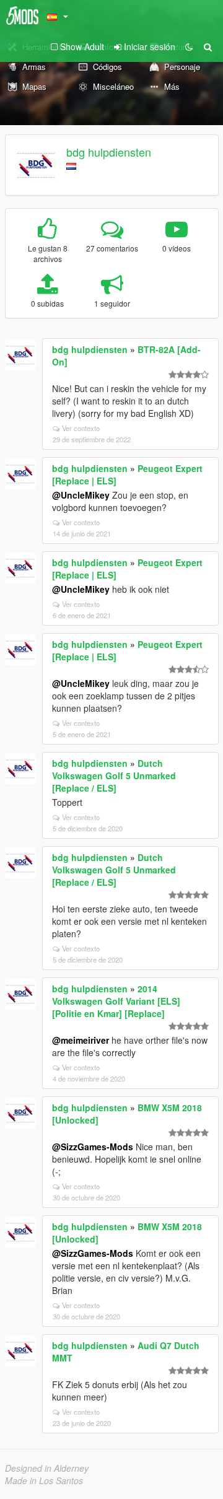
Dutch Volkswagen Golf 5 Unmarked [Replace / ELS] (114, 775)
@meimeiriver (80, 1040)
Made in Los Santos (44, 1480)
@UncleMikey (81, 495)
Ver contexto (81, 428)
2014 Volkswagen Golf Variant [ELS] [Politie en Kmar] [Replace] (116, 1001)
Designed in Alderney (47, 1468)
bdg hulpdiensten (108, 152)
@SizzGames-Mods (92, 1146)
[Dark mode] (189, 46)
